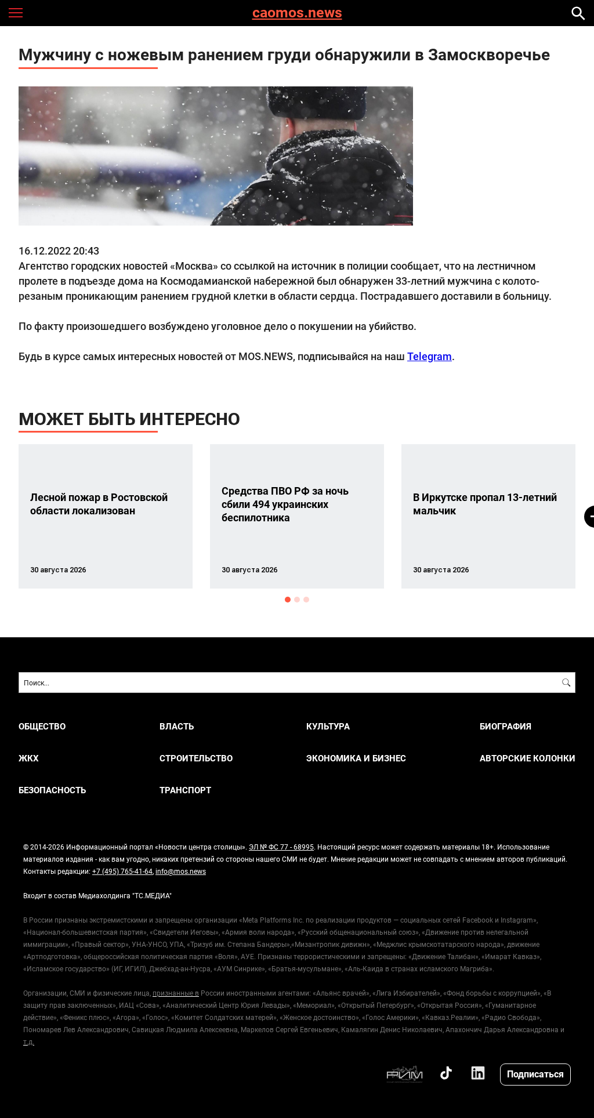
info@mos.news (180, 871)
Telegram (429, 356)
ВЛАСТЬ (177, 726)
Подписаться (535, 1074)
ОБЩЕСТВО (42, 726)
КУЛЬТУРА (328, 726)
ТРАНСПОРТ (185, 790)
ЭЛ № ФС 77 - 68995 (281, 846)
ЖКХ (29, 758)
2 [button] (297, 599)
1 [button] (288, 599)
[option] (105, 516)
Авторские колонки (527, 758)
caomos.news (297, 13)
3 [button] (306, 599)
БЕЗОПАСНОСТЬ (52, 790)
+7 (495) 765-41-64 (122, 871)
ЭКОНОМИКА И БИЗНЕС (356, 758)
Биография (505, 726)
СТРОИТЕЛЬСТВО (196, 758)
